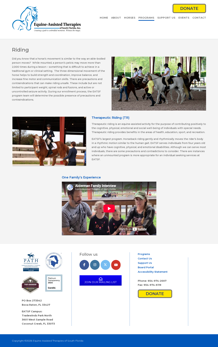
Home (104, 17)
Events (183, 17)
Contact (199, 17)
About (116, 17)
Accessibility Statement (153, 271)
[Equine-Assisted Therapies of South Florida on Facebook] (84, 265)
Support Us (166, 17)
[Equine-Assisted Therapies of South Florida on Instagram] (95, 265)
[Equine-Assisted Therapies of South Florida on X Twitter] (105, 265)
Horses (129, 17)
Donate (189, 8)
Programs (146, 17)
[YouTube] (116, 265)
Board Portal (146, 267)
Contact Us (145, 258)
